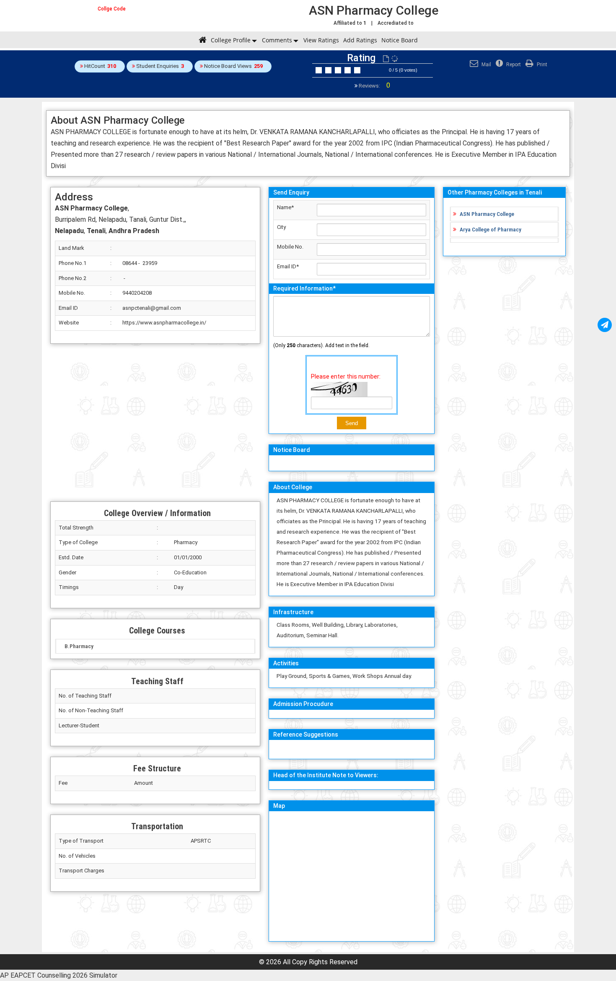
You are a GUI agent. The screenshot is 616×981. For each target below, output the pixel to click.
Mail (485, 64)
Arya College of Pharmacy (490, 229)
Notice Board (399, 40)
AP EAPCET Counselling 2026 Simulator (58, 975)
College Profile (231, 40)
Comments (277, 40)
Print (541, 64)
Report (513, 64)
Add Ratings (360, 40)
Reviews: (373, 86)
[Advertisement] (155, 422)
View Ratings (321, 40)
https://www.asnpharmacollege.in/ (164, 322)
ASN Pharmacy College (487, 213)
